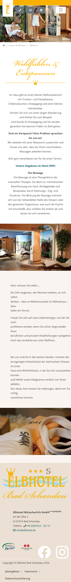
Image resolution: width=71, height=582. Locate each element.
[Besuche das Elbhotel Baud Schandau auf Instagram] (62, 552)
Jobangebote (12, 571)
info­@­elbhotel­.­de (26, 530)
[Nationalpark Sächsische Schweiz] (8, 546)
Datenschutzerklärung (17, 578)
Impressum (31, 571)
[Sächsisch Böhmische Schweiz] (26, 547)
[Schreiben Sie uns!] (31, 9)
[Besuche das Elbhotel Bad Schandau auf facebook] (44, 552)
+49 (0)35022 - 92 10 (38, 525)
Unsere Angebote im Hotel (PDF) (35, 165)
